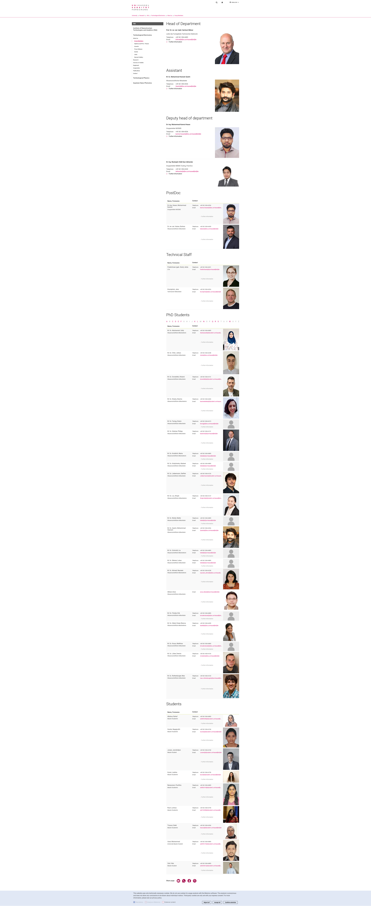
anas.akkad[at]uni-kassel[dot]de (209, 592)
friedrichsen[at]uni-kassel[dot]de (209, 269)
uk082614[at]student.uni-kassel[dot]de (211, 787)
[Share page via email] (178, 882)
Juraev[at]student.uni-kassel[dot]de (211, 752)
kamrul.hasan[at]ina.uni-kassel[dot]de (188, 134)
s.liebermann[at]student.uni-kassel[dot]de (212, 476)
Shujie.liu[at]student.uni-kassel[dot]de (211, 498)
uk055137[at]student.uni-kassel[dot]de (211, 844)
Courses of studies (138, 62)
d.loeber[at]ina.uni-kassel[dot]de (209, 656)
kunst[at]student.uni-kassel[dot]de (210, 775)
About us (169, 15)
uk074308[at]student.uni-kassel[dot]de (211, 810)
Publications (136, 70)
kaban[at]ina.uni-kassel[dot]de (209, 229)
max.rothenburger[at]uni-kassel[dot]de (211, 678)
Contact (135, 73)
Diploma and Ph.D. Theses (141, 43)
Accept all (217, 902)
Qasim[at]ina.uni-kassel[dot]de (186, 86)
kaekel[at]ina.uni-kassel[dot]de (209, 625)
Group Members (178, 15)
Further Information (175, 42)
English (235, 2)
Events (136, 52)
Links (135, 54)
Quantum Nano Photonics (142, 83)
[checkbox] (167, 321)
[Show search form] (217, 2)
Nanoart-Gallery (138, 57)
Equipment (136, 65)
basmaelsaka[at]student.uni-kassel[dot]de (212, 401)
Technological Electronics (158, 15)
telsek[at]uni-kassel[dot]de (208, 456)
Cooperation (136, 68)
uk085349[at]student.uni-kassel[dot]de (211, 719)
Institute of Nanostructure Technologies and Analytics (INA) (145, 29)
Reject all (207, 902)
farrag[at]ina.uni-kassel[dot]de (209, 424)
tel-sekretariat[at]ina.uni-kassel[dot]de (211, 615)
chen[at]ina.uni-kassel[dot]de (208, 355)
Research (142, 15)
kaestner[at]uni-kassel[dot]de (209, 433)
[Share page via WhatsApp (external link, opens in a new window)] (184, 882)
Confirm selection (230, 902)
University (134, 15)
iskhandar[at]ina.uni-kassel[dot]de (187, 171)
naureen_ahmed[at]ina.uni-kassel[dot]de (212, 573)
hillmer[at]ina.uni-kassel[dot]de (186, 39)
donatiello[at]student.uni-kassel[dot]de (211, 379)
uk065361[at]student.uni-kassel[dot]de (211, 866)
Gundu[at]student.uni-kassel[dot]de (210, 732)
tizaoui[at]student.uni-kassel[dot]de (210, 828)
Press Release (138, 49)
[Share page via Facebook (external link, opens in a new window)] (189, 882)
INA (148, 15)
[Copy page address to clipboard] (194, 882)
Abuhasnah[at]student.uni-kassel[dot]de (212, 333)
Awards (136, 46)
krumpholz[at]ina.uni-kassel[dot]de (210, 292)
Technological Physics (141, 78)
